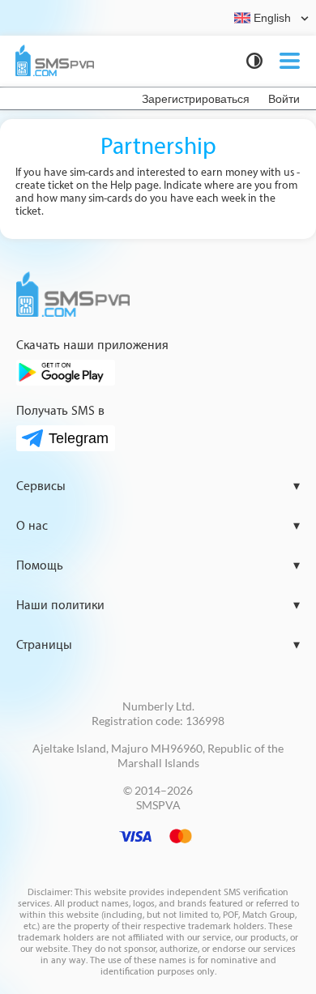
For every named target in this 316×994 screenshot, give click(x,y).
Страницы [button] (158, 645)
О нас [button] (158, 526)
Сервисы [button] (158, 486)
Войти (284, 98)
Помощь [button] (158, 566)
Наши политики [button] (158, 605)
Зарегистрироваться (196, 98)
